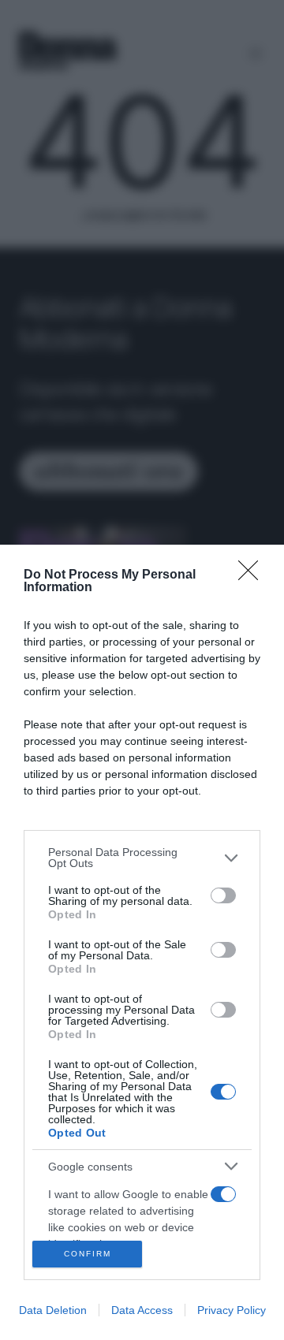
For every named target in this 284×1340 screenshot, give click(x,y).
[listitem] (142, 858)
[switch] (223, 895)
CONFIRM (87, 1253)
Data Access (142, 1310)
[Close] (253, 575)
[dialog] (142, 942)
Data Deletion (53, 1310)
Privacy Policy (231, 1310)
